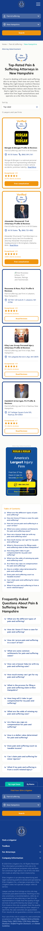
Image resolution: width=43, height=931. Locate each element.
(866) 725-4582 (27, 230)
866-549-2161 (23, 484)
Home (4, 44)
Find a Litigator (9, 840)
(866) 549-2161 (27, 154)
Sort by (5, 102)
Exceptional (11, 173)
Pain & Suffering (15, 44)
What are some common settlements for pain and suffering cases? (22, 530)
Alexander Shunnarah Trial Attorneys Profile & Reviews (17, 222)
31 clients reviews (12, 426)
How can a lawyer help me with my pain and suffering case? (21, 535)
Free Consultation (21, 492)
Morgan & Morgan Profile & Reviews (21, 148)
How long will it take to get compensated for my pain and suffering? (19, 553)
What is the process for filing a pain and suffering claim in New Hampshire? (23, 546)
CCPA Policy (26, 921)
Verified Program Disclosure (20, 923)
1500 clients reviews (13, 257)
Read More (32, 167)
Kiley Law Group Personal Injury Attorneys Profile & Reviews (19, 346)
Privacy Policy (7, 921)
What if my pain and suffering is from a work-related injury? (23, 586)
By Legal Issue (14, 784)
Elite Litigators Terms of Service (28, 919)
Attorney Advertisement (11, 49)
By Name (30, 784)
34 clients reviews (12, 313)
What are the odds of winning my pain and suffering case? (23, 559)
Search (21, 33)
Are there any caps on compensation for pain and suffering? (22, 565)
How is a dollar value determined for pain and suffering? (22, 570)
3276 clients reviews (13, 179)
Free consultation (21, 183)
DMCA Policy (17, 921)
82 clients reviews (12, 369)
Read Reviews (21, 318)
